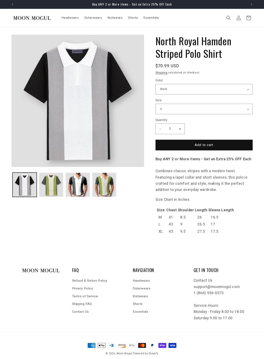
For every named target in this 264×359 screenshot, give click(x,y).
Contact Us (80, 312)
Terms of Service (85, 296)
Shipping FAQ (82, 304)
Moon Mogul (124, 353)
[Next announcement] (251, 4)
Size (159, 100)
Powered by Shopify (145, 353)
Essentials (140, 312)
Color (159, 80)
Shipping (161, 72)
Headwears (141, 281)
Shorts (138, 304)
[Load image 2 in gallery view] (51, 185)
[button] (228, 18)
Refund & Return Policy (89, 281)
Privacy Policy (82, 288)
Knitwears (140, 296)
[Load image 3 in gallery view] (78, 185)
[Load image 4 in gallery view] (104, 185)
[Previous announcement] (12, 4)
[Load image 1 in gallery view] (25, 185)
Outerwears (142, 288)
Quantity (161, 120)
